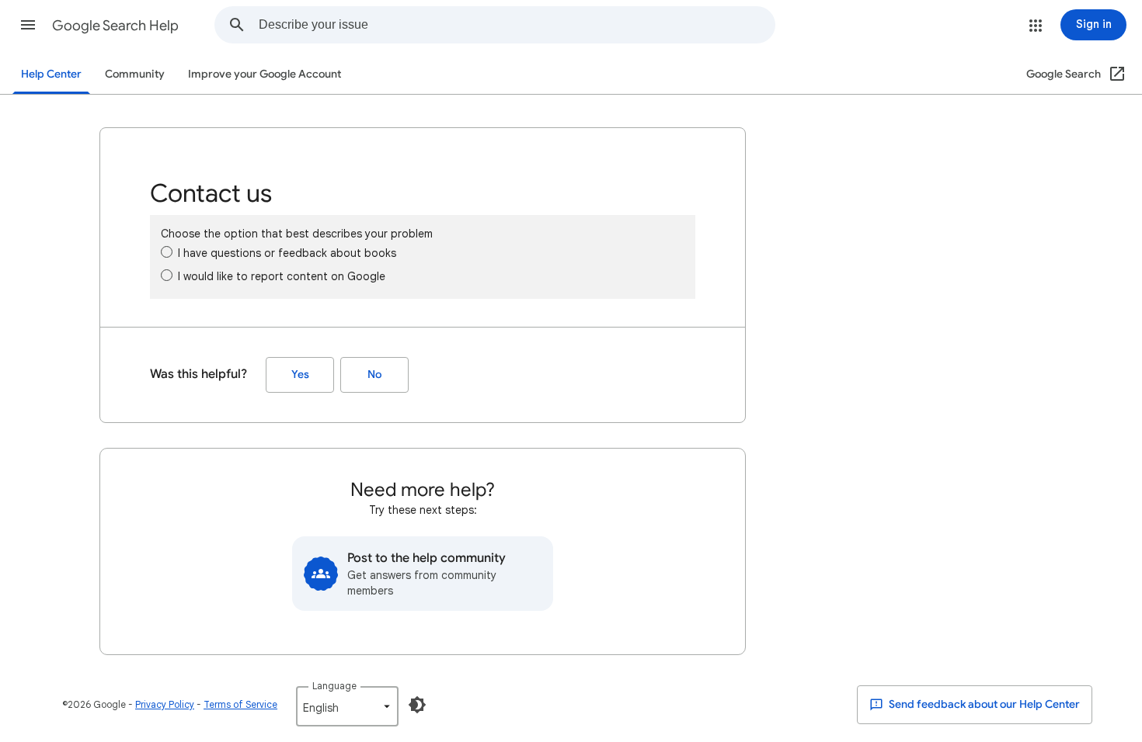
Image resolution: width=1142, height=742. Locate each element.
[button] (28, 24)
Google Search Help (115, 25)
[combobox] (517, 25)
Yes (300, 374)
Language (334, 686)
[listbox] (347, 706)
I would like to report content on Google (281, 276)
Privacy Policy (164, 704)
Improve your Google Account (264, 74)
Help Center (51, 74)
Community (135, 74)
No (374, 374)
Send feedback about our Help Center (983, 704)
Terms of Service (240, 704)
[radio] (166, 252)
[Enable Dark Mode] (417, 704)
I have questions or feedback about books (287, 253)
